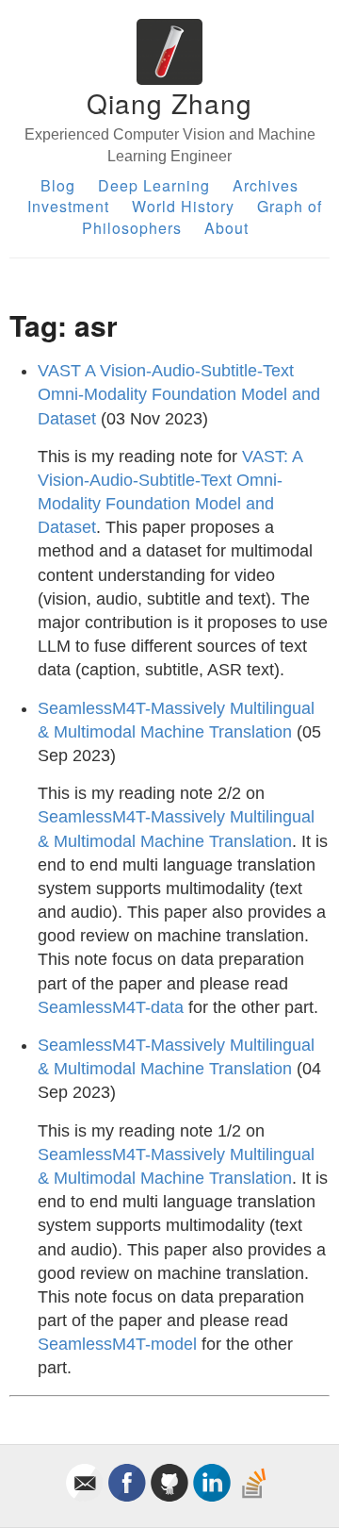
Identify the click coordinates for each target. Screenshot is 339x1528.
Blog (57, 185)
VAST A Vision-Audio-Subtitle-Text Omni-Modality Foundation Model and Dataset (179, 394)
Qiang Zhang (169, 103)
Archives (266, 185)
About (226, 228)
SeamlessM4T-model (117, 1344)
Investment (68, 206)
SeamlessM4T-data (111, 1007)
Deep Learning (154, 185)
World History (183, 206)
